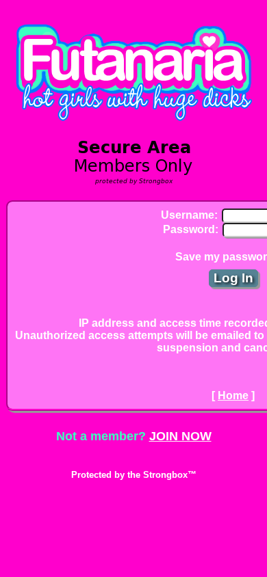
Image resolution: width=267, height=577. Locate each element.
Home (233, 395)
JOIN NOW (180, 436)
